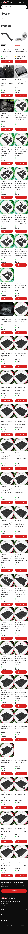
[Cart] (26, 2)
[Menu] (1, 2)
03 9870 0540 (4, 903)
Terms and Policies (14, 928)
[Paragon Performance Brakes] (18, 45)
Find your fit (14, 890)
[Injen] (4, 45)
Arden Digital (21, 925)
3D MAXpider (4, 79)
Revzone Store (10, 925)
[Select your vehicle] (20, 2)
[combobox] (12, 7)
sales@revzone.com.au (7, 905)
